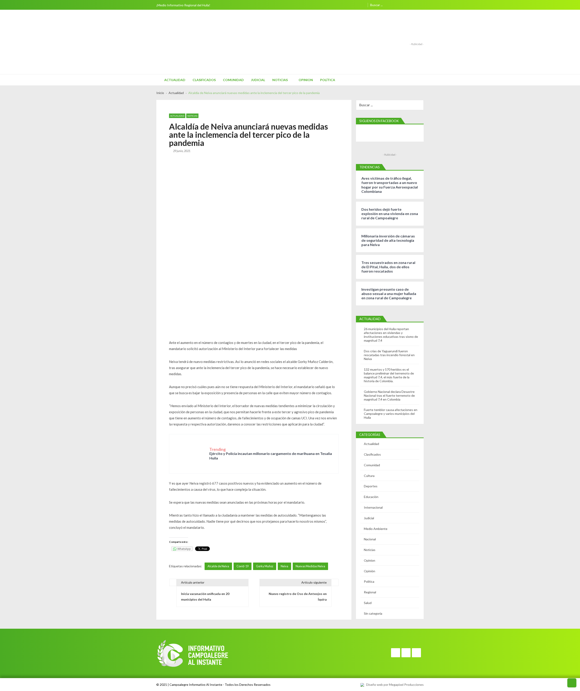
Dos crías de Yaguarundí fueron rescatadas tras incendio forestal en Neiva (389, 355)
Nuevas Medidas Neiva (310, 566)
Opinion (306, 80)
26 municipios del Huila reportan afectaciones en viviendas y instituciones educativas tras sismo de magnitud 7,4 (391, 334)
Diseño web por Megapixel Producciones (394, 684)
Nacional (370, 539)
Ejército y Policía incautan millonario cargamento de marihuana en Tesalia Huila (270, 455)
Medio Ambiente (375, 529)
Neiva (284, 566)
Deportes (370, 486)
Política (327, 80)
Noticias (280, 80)
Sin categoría (373, 613)
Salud (368, 603)
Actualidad (174, 80)
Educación (371, 497)
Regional (370, 592)
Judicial (258, 80)
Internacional (373, 507)
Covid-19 (243, 566)
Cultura (369, 476)
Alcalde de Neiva (218, 566)
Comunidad (233, 80)
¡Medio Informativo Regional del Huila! (183, 5)
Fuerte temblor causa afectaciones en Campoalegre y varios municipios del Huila (390, 413)
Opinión (369, 571)
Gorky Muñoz (264, 566)
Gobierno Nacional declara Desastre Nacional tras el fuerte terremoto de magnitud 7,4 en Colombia (389, 395)
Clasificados (204, 80)
